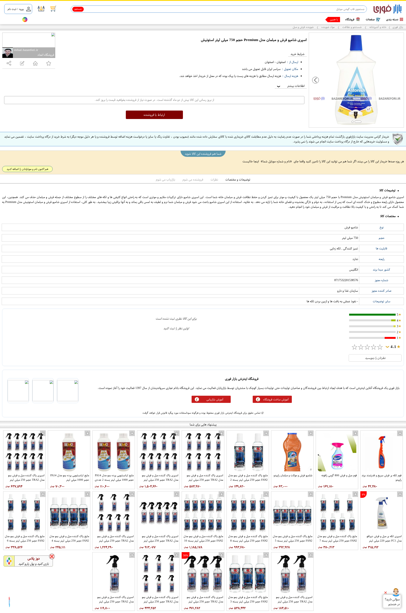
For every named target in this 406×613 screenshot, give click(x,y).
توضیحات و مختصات (237, 179)
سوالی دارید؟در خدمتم (392, 602)
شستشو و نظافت (352, 27)
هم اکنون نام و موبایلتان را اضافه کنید (27, 169)
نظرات (214, 179)
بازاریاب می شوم (165, 179)
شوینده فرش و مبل (303, 27)
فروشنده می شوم (192, 179)
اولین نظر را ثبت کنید (176, 328)
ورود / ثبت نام (15, 9)
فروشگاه (349, 19)
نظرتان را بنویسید (375, 358)
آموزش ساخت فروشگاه (276, 399)
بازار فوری (397, 27)
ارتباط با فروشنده (154, 114)
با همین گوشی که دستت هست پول (319, 19)
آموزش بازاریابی (214, 399)
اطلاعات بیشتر (290, 85)
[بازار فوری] (387, 9)
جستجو (78, 9)
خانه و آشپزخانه (377, 27)
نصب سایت (11, 19)
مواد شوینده (328, 27)
